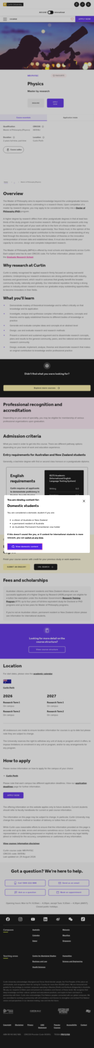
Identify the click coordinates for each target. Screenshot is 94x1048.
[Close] (84, 501)
